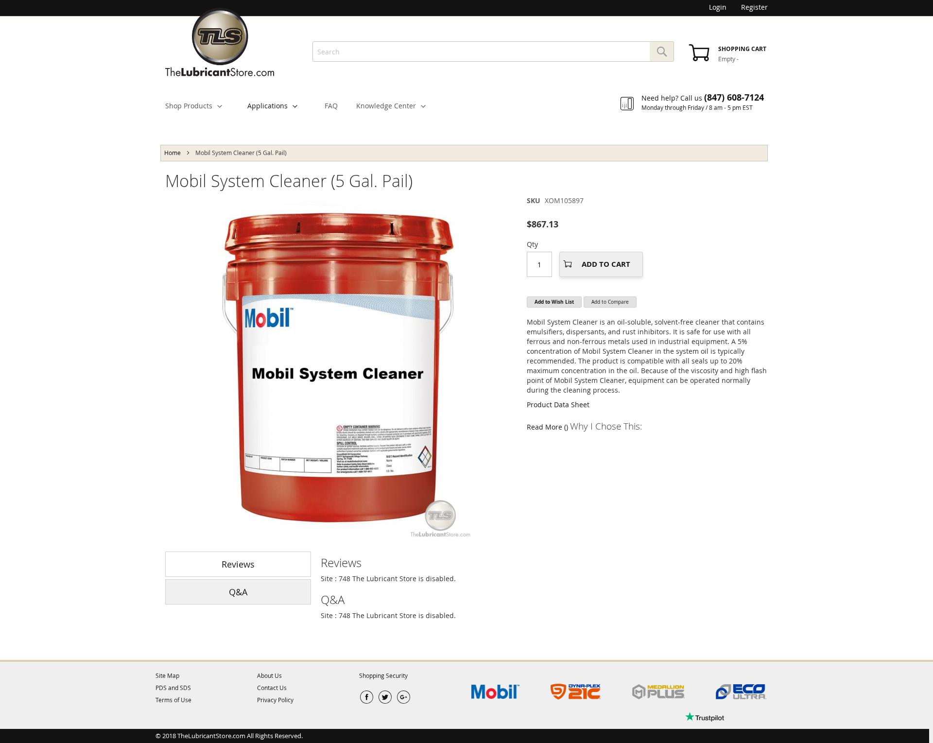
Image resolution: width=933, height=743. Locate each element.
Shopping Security (383, 675)
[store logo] (219, 42)
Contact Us (272, 687)
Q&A (238, 592)
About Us (269, 675)
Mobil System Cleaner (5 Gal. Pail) (289, 181)
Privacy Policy (275, 700)
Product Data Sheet (558, 404)
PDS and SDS (173, 687)
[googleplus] (403, 697)
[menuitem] (198, 106)
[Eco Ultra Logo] (741, 692)
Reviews (238, 564)
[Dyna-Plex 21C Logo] (576, 692)
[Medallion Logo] (658, 692)
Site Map (167, 675)
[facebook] (366, 697)
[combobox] (493, 51)
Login (717, 7)
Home (172, 152)
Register (754, 7)
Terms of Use (173, 700)
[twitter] (385, 697)
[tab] (544, 562)
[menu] (467, 98)
